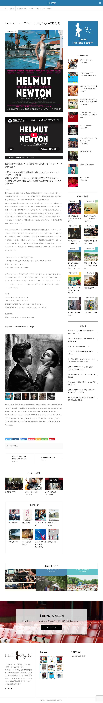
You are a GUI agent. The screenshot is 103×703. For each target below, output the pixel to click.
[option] (34, 353)
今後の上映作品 (51, 566)
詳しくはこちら (51, 627)
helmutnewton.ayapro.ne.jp (24, 327)
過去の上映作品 (13, 446)
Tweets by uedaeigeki (78, 656)
